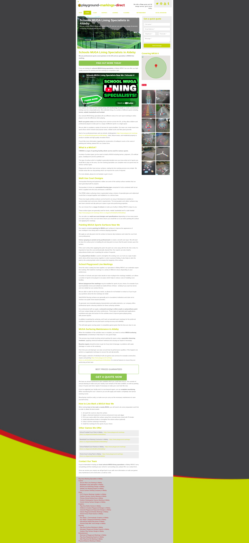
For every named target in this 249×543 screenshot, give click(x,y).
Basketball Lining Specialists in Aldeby (91, 484)
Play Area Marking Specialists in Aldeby (90, 478)
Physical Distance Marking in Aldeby (89, 541)
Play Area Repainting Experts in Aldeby (92, 537)
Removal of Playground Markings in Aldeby (93, 535)
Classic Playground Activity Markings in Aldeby (94, 512)
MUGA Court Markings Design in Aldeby (92, 486)
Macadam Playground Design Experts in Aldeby (94, 529)
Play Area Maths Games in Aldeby (90, 506)
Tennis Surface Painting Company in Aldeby (93, 490)
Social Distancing (161, 12)
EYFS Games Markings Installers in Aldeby (93, 494)
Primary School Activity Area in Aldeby (91, 498)
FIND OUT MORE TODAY (108, 63)
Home (80, 12)
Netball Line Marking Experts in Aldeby (92, 488)
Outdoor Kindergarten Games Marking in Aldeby (95, 500)
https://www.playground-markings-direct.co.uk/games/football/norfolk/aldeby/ (102, 213)
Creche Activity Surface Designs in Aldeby (92, 502)
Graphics (104, 12)
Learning (115, 12)
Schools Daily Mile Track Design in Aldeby (93, 523)
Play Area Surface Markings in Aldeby (91, 527)
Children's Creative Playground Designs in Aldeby (95, 508)
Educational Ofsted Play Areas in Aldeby (92, 521)
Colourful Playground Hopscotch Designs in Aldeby (95, 510)
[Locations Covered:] (78, 1)
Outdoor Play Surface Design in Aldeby (92, 531)
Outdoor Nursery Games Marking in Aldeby (93, 496)
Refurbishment (141, 12)
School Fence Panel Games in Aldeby (91, 513)
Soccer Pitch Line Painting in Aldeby (91, 482)
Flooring (126, 12)
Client (95, 12)
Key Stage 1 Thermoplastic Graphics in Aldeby (94, 517)
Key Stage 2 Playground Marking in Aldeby (93, 519)
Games (87, 12)
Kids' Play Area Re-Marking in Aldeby (91, 539)
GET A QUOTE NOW (109, 376)
